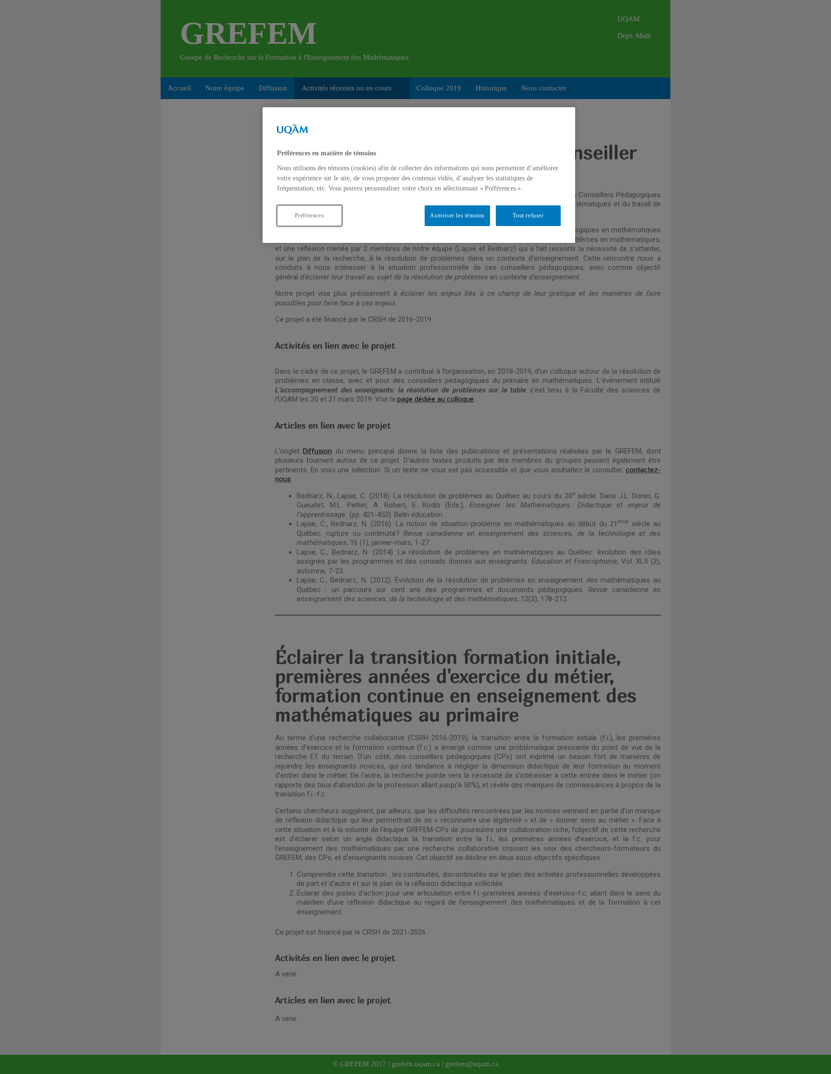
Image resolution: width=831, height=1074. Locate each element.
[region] (419, 174)
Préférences (310, 215)
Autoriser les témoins (457, 215)
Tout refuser (528, 215)
